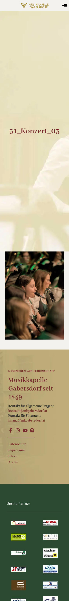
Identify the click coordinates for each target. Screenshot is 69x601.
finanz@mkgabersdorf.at (26, 420)
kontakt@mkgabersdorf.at (27, 410)
